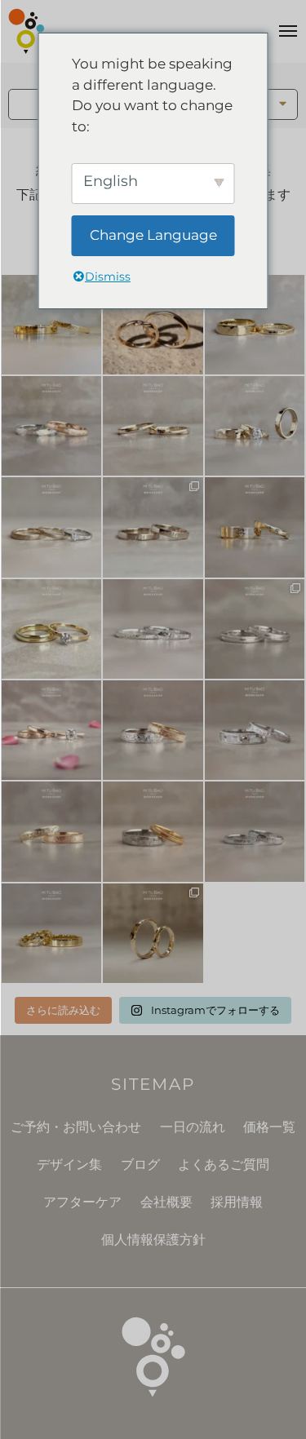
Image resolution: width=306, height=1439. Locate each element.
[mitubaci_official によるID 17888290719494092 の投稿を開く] (152, 629)
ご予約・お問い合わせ (76, 1127)
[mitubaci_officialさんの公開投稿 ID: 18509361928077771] (51, 730)
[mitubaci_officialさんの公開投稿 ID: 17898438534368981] (51, 831)
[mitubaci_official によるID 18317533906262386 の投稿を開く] (152, 527)
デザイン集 (69, 1164)
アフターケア (82, 1202)
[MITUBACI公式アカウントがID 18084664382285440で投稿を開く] (51, 527)
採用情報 (237, 1202)
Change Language (153, 235)
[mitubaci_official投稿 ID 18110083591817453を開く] (152, 324)
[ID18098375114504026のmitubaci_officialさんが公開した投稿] (254, 629)
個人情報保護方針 (153, 1239)
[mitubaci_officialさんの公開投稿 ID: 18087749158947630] (51, 933)
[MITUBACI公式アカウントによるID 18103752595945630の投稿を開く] (51, 324)
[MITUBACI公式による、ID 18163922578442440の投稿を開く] (51, 629)
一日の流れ (192, 1127)
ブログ (140, 1164)
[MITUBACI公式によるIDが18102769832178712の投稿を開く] (254, 324)
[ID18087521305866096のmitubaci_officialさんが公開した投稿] (152, 831)
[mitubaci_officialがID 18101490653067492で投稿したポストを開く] (254, 527)
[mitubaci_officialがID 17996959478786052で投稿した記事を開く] (51, 426)
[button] (283, 104)
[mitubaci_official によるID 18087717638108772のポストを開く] (152, 426)
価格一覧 (269, 1127)
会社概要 (166, 1202)
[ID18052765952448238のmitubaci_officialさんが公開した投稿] (152, 730)
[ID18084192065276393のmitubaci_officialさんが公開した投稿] (254, 730)
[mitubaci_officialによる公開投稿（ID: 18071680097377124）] (254, 831)
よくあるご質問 (223, 1164)
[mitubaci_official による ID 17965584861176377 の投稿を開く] (254, 426)
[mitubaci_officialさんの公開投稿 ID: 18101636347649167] (152, 933)
